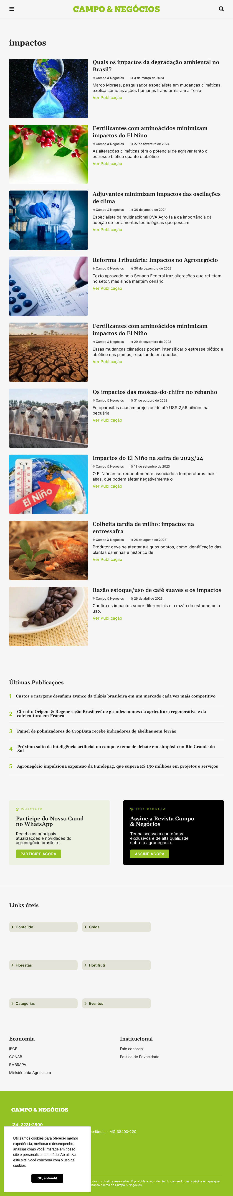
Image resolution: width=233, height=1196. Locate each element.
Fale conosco (131, 1048)
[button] (11, 9)
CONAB (15, 1056)
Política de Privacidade (139, 1056)
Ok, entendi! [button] (47, 1178)
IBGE (13, 1048)
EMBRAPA (17, 1064)
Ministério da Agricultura (30, 1072)
